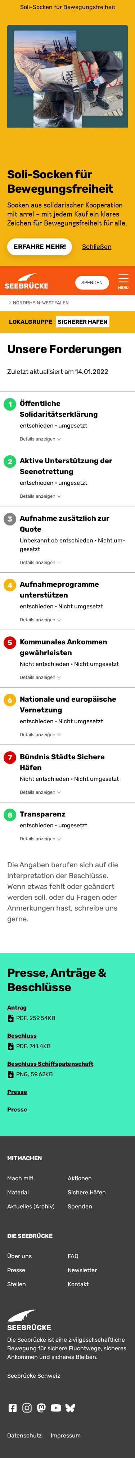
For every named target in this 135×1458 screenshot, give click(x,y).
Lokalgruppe (30, 321)
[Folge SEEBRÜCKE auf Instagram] (27, 1408)
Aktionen (80, 1178)
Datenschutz (24, 1435)
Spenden (92, 282)
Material (18, 1192)
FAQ (73, 1256)
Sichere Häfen (87, 1192)
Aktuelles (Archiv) (30, 1206)
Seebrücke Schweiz (33, 1375)
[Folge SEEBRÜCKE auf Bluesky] (70, 1408)
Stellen (16, 1284)
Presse (17, 1091)
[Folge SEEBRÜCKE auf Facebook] (12, 1408)
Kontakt (78, 1284)
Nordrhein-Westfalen (41, 302)
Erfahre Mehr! (40, 247)
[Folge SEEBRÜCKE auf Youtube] (55, 1408)
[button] (67, 420)
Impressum (66, 1435)
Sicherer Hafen (83, 321)
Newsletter (82, 1270)
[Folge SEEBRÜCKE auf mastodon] (41, 1408)
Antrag (17, 1007)
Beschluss (22, 1035)
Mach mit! (20, 1178)
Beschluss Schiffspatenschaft (50, 1063)
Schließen (97, 247)
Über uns (19, 1256)
